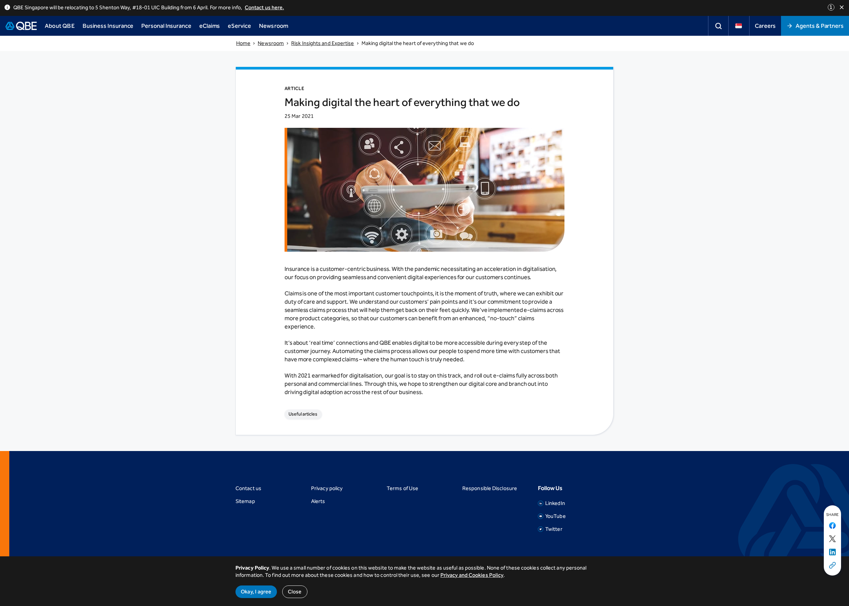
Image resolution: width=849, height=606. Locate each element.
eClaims (209, 25)
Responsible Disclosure (489, 488)
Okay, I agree (256, 591)
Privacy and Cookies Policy (471, 575)
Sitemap (245, 501)
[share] (832, 565)
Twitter (553, 529)
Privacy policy (327, 488)
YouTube (555, 516)
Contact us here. (264, 7)
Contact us (248, 488)
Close (295, 591)
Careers (765, 25)
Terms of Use (402, 488)
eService (239, 25)
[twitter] (832, 539)
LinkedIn (555, 503)
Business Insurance (108, 25)
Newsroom (271, 43)
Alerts (318, 501)
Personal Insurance (166, 25)
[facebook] (832, 526)
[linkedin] (832, 552)
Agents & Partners (820, 25)
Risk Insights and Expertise (322, 43)
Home (243, 43)
